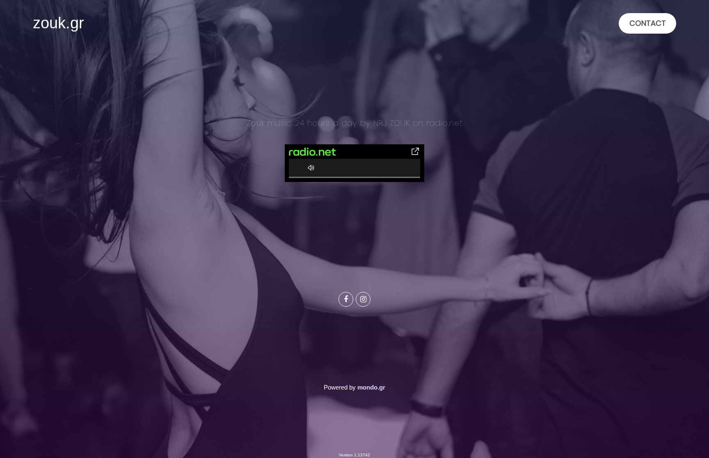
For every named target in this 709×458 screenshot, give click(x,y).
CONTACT (647, 23)
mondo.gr (371, 387)
